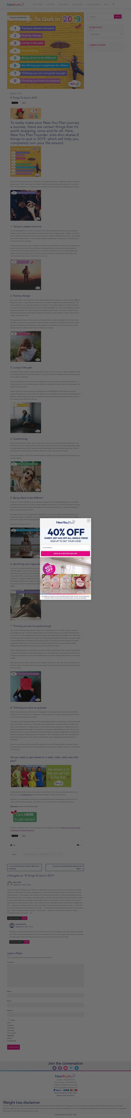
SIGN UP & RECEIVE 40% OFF (65, 553)
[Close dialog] (88, 520)
